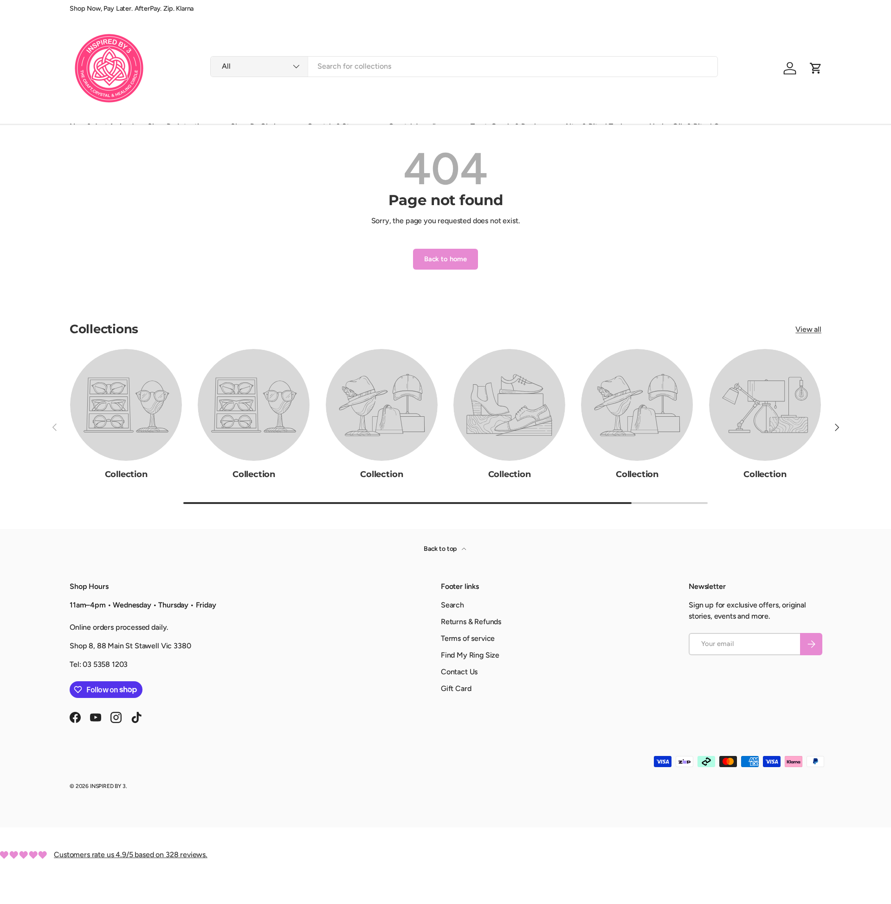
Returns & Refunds (471, 621)
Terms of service (468, 638)
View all (808, 329)
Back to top (441, 549)
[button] (816, 68)
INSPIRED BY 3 (108, 786)
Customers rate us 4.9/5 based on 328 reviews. (130, 854)
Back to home (445, 259)
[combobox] (464, 66)
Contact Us (459, 671)
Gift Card (456, 688)
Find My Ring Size (470, 655)
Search (452, 605)
